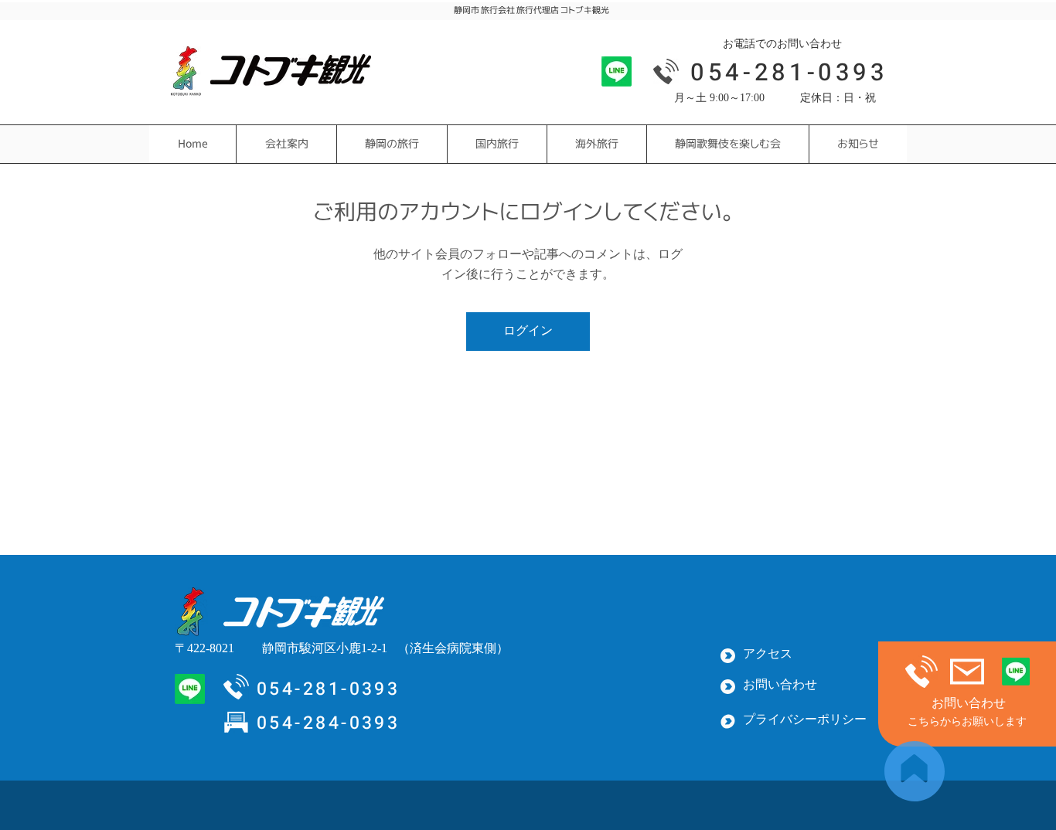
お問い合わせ (969, 703)
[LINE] (616, 71)
